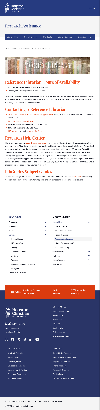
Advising (14, 256)
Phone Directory (59, 366)
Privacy (46, 401)
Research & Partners (17, 272)
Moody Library (25, 48)
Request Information (61, 361)
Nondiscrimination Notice (14, 401)
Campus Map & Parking (17, 370)
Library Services (65, 37)
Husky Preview (56, 292)
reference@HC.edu (34, 131)
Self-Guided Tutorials (63, 230)
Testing (14, 247)
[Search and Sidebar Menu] (91, 8)
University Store (14, 361)
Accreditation (56, 401)
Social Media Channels (62, 353)
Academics (14, 48)
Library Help (12, 37)
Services (12, 235)
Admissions (57, 319)
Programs (13, 222)
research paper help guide (35, 143)
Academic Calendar (15, 353)
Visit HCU (56, 323)
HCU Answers (13, 131)
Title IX (30, 401)
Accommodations (18, 251)
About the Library (62, 247)
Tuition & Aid (58, 315)
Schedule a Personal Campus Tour (31, 292)
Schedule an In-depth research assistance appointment (30, 114)
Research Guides (61, 235)
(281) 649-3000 (15, 323)
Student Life (58, 328)
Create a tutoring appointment (21, 121)
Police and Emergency (17, 374)
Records (12, 230)
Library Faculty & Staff (64, 243)
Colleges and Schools (16, 366)
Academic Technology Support (23, 264)
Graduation (13, 226)
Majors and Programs (61, 311)
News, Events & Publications (65, 357)
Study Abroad (16, 268)
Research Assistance (64, 239)
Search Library (30, 37)
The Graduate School (61, 336)
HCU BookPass (17, 243)
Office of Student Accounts (64, 378)
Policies (38, 401)
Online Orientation (62, 226)
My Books (47, 37)
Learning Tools (84, 37)
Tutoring (14, 260)
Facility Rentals (59, 374)
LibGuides (77, 176)
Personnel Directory (61, 370)
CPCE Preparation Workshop (78, 292)
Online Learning (59, 332)
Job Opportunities (15, 378)
